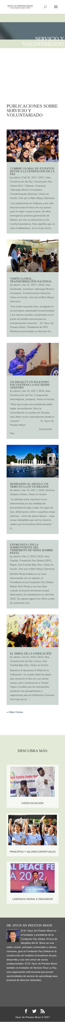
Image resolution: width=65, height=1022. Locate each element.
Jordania (30, 399)
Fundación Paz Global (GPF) (35, 560)
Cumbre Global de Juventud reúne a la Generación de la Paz (32, 171)
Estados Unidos (18, 494)
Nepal (13, 564)
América (49, 490)
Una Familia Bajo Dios (30, 564)
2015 (40, 556)
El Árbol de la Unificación (30, 653)
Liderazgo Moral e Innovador (32, 899)
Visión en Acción (32, 803)
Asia (48, 177)
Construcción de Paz (21, 181)
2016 (41, 284)
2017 (42, 177)
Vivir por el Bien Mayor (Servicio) (37, 198)
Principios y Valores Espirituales (32, 851)
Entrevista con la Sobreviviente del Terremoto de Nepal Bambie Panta (31, 548)
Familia (14, 560)
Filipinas (29, 185)
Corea (37, 661)
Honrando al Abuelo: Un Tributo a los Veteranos (29, 485)
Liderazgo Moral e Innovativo (26, 189)
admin (16, 177)
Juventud (40, 185)
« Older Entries (15, 712)
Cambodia (15, 289)
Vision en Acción (19, 297)
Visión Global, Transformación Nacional (31, 280)
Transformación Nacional (23, 194)
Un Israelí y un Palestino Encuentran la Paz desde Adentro (30, 384)
